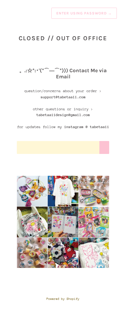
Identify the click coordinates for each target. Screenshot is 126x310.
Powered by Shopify (63, 299)
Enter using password (84, 13)
